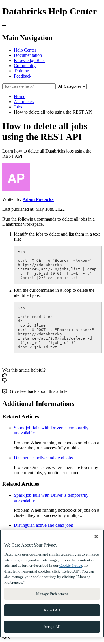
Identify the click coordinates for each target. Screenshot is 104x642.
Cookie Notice (70, 565)
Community (25, 65)
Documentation (28, 55)
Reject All (52, 610)
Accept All (52, 626)
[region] (52, 583)
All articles (24, 101)
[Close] (96, 536)
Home (19, 96)
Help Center (25, 50)
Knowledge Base (29, 60)
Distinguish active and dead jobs (43, 457)
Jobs (18, 106)
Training (21, 70)
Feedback (22, 76)
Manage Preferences (52, 594)
